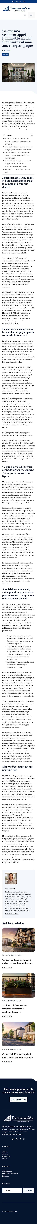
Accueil (4, 1151)
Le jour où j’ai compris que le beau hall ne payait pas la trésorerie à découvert (18, 148)
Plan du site (5, 1176)
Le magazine (6, 1156)
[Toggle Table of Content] (30, 135)
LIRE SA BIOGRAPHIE (11, 913)
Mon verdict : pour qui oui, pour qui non (17, 170)
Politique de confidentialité (10, 1174)
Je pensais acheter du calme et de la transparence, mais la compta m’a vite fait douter (18, 141)
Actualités (5, 54)
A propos (5, 1154)
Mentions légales (7, 1171)
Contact (4, 1158)
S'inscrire (28, 1190)
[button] (25, 15)
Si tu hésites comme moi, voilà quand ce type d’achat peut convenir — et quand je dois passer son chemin (18, 163)
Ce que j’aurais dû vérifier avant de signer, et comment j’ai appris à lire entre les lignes (17, 155)
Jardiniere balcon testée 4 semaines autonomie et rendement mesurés (14, 1008)
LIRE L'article (7, 967)
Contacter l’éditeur (18, 1099)
